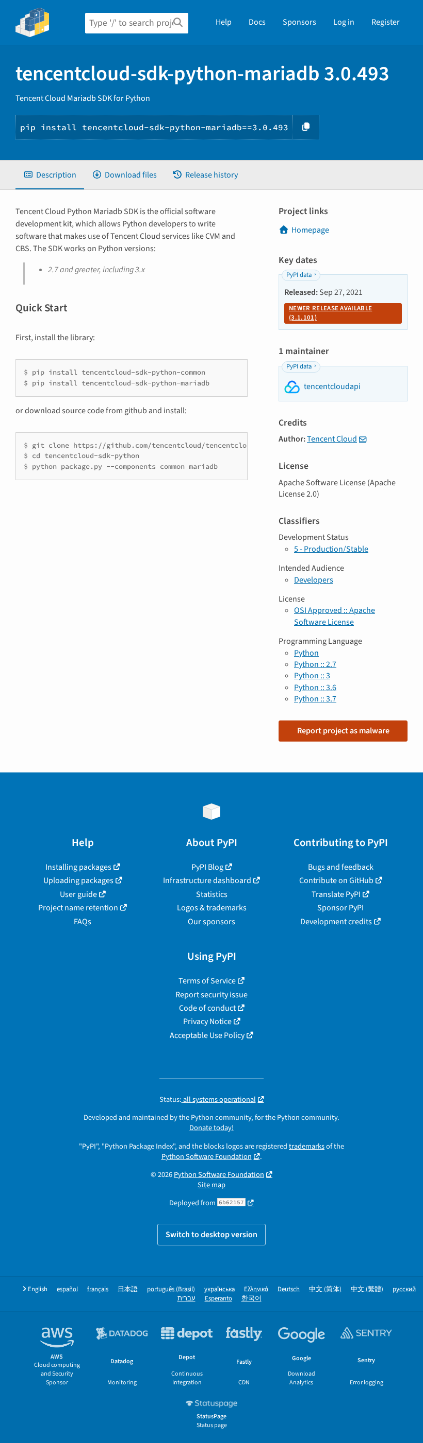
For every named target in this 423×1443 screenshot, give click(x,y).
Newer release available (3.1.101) (330, 313)
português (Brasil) (171, 1289)
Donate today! (211, 1127)
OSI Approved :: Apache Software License (334, 616)
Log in (343, 22)
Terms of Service (207, 981)
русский (404, 1289)
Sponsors (299, 22)
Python (306, 653)
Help (224, 22)
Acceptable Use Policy (207, 1035)
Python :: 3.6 (315, 687)
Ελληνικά (256, 1289)
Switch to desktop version (211, 1234)
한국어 (251, 1298)
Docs (257, 22)
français (97, 1289)
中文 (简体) (325, 1289)
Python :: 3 (312, 675)
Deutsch (289, 1289)
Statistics (211, 894)
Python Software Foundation (206, 1156)
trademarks (306, 1146)
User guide (78, 894)
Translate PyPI (336, 894)
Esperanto (218, 1298)
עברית (186, 1298)
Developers (313, 580)
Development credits (336, 921)
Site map (211, 1185)
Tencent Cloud (332, 439)
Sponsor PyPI (340, 907)
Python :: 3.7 (315, 699)
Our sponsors (211, 921)
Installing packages (78, 867)
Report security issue (211, 994)
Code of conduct (207, 1008)
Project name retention (78, 907)
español (67, 1289)
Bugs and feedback (340, 867)
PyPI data (299, 274)
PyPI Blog (207, 867)
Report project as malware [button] (343, 730)
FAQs (82, 921)
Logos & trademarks (212, 907)
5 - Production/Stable (331, 549)
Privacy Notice (207, 1021)
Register (385, 22)
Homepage (310, 230)
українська (219, 1289)
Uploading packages (78, 880)
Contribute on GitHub (336, 880)
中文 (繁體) (367, 1289)
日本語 (128, 1289)
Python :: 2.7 (315, 664)
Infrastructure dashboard (207, 880)
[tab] (49, 175)
